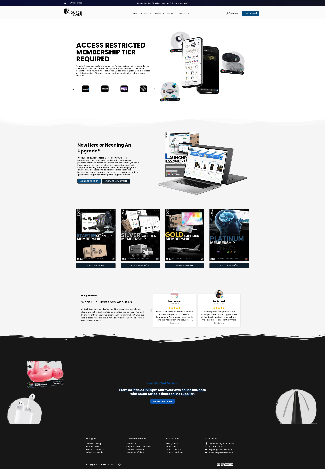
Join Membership (93, 443)
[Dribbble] (235, 464)
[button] (231, 13)
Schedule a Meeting (95, 452)
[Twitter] (223, 464)
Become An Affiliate (135, 452)
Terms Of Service (173, 449)
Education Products (95, 449)
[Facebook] (218, 464)
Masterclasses (92, 446)
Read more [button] (182, 323)
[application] (149, 13)
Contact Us (131, 443)
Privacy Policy (172, 443)
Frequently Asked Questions (138, 446)
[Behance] (231, 464)
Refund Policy (172, 446)
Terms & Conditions (174, 452)
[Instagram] (227, 464)
